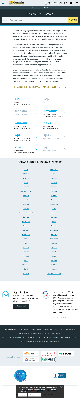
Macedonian (54, 213)
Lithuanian (54, 239)
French (25, 239)
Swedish (54, 234)
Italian (54, 221)
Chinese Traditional (54, 273)
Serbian (54, 182)
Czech (26, 200)
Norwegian (54, 217)
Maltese (54, 178)
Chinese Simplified (26, 213)
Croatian (26, 256)
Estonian (26, 247)
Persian (26, 217)
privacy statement (50, 389)
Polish (54, 252)
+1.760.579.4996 (52, 337)
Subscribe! (21, 306)
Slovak (54, 174)
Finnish (26, 195)
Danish (54, 247)
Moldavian (54, 169)
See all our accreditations (62, 317)
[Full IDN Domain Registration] (36, 8)
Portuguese (54, 187)
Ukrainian (54, 226)
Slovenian (25, 230)
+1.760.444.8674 (15, 337)
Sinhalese (54, 269)
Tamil (26, 269)
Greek (54, 208)
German (26, 187)
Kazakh (26, 273)
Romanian (54, 204)
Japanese (26, 208)
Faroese (54, 260)
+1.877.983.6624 (36, 337)
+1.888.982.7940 (72, 337)
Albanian (26, 174)
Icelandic (26, 178)
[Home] (33, 8)
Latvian (26, 226)
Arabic (54, 256)
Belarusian (26, 221)
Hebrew (54, 243)
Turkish (54, 191)
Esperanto (54, 230)
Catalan (54, 195)
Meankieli (25, 265)
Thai (26, 243)
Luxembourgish (26, 191)
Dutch (26, 169)
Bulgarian (54, 200)
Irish (26, 182)
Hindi (26, 260)
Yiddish (54, 265)
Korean (26, 204)
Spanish (26, 252)
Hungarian (26, 234)
